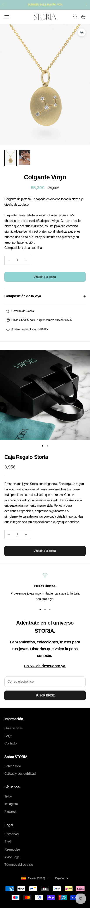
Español (59, 878)
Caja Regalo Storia (26, 457)
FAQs (8, 736)
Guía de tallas (13, 728)
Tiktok (8, 796)
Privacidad (11, 834)
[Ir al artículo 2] (24, 157)
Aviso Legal (12, 857)
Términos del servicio (18, 864)
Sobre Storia (12, 766)
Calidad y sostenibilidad (19, 773)
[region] (45, 587)
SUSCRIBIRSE (45, 695)
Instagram (11, 804)
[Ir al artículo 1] (10, 158)
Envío (8, 842)
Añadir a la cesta (45, 276)
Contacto (10, 743)
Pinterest (10, 811)
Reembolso (12, 849)
